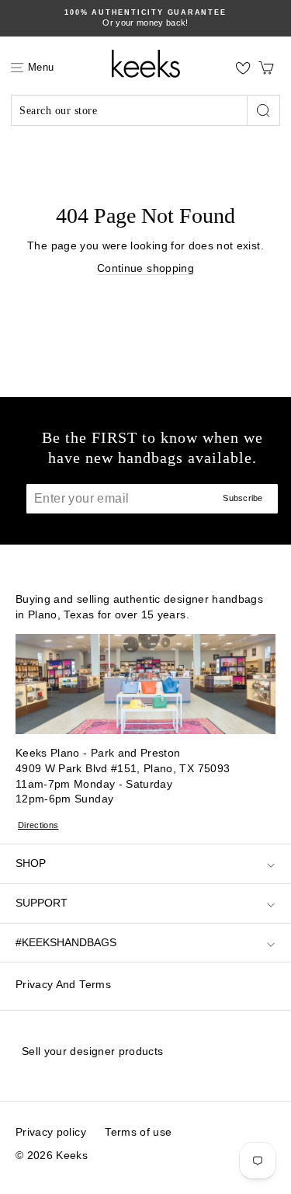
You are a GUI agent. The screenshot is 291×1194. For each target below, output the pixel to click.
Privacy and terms (63, 984)
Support (42, 902)
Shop (31, 863)
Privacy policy (51, 1132)
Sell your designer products (92, 1051)
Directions (38, 825)
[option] (145, 18)
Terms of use (138, 1132)
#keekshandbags (66, 942)
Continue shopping (145, 268)
